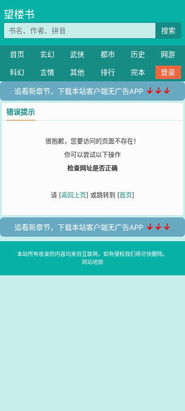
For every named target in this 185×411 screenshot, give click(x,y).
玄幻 (47, 54)
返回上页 (73, 195)
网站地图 (92, 262)
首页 (17, 54)
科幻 (17, 72)
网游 (168, 54)
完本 (138, 72)
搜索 (168, 30)
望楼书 (19, 14)
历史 (138, 54)
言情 (47, 72)
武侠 (77, 54)
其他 (77, 72)
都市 (108, 54)
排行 (108, 72)
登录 (168, 72)
